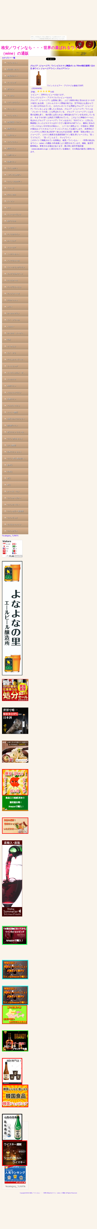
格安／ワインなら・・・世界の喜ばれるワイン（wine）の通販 (41, 50)
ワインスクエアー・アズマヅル (60, 85)
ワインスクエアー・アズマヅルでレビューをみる (51, 97)
